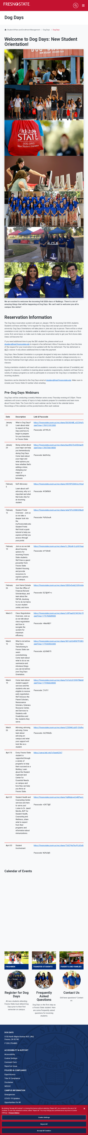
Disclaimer (8, 1082)
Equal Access (9, 1074)
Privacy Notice (14, 1113)
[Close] (84, 1108)
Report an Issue (10, 1066)
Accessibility (9, 1054)
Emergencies (9, 1094)
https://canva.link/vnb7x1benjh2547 (48, 753)
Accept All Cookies (44, 1131)
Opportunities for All (12, 1102)
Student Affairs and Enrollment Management (23, 30)
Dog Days (46, 30)
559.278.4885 (11, 1043)
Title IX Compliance (12, 1078)
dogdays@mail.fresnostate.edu (16, 344)
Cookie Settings (10, 1058)
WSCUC (7, 1086)
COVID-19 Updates (12, 1098)
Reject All (43, 1124)
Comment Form (10, 1062)
